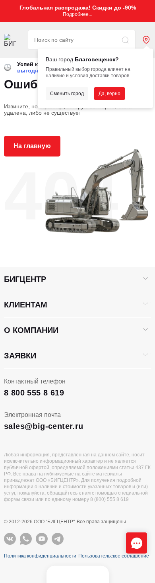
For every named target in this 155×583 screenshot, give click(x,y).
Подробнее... (77, 14)
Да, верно (109, 93)
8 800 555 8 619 (34, 392)
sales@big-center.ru (43, 426)
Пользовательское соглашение (113, 556)
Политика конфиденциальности (40, 556)
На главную (32, 146)
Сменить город (67, 93)
